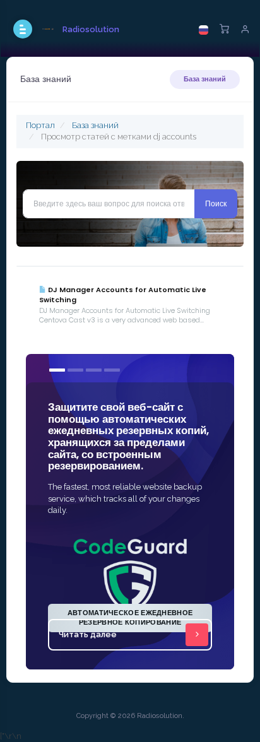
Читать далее (88, 634)
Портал (40, 125)
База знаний (205, 79)
